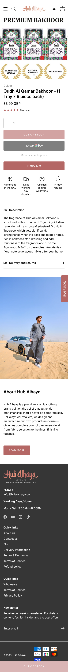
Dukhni (8, 85)
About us (9, 533)
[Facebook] (5, 516)
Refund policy (12, 566)
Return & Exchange (15, 555)
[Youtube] (13, 516)
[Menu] (5, 9)
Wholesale (10, 584)
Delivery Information (16, 550)
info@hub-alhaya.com (17, 494)
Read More (17, 450)
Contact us (10, 538)
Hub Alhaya (19, 655)
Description (16, 210)
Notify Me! (34, 166)
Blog (6, 544)
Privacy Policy (12, 595)
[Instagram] (20, 516)
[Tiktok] (28, 516)
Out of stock (34, 666)
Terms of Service (14, 561)
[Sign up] (63, 628)
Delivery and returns (22, 263)
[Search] (13, 9)
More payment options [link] (34, 155)
